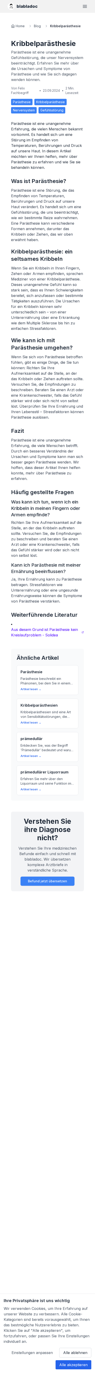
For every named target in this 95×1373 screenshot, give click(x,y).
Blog (37, 26)
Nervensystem (24, 110)
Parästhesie (22, 102)
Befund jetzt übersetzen (47, 881)
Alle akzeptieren (73, 1364)
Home (20, 26)
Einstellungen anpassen (32, 1352)
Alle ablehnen (75, 1352)
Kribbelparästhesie (50, 102)
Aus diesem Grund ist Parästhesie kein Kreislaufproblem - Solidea (44, 632)
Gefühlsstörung (51, 110)
